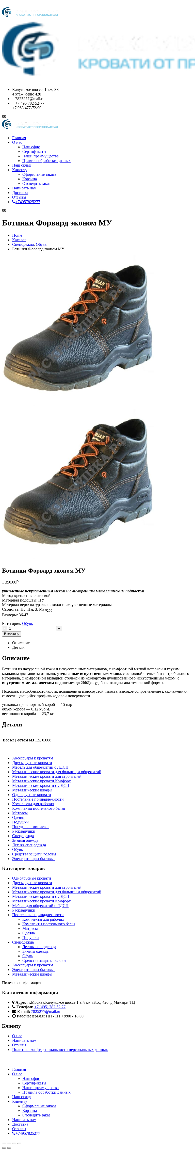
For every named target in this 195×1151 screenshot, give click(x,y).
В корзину (11, 634)
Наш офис (31, 147)
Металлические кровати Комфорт (41, 781)
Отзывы (19, 197)
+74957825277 (27, 202)
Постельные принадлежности (38, 799)
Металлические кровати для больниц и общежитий (56, 772)
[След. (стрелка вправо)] (9, 1148)
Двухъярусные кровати (32, 762)
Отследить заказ (36, 183)
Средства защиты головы (34, 854)
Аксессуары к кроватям (32, 758)
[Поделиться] (14, 1143)
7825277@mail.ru (45, 1011)
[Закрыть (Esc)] (19, 1143)
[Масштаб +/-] (4, 1143)
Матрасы (20, 813)
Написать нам (24, 188)
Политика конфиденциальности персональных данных (60, 1049)
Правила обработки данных (46, 160)
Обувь (27, 623)
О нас (17, 142)
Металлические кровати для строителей (47, 776)
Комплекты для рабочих (33, 804)
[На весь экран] (9, 1143)
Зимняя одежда (25, 840)
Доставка (20, 192)
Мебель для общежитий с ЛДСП (40, 767)
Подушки (20, 822)
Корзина (29, 179)
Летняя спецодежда (29, 845)
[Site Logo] (30, 129)
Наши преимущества (40, 156)
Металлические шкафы (32, 790)
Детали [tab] (18, 647)
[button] (3, 4)
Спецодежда (23, 836)
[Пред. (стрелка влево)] (4, 1148)
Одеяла (18, 817)
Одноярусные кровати (31, 794)
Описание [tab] (21, 643)
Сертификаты (34, 151)
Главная (19, 138)
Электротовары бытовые (33, 858)
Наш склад (21, 165)
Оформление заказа (39, 174)
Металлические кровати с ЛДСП (40, 785)
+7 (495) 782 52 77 (50, 1007)
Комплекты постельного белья (38, 808)
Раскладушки (23, 831)
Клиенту (19, 170)
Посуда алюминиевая (30, 826)
